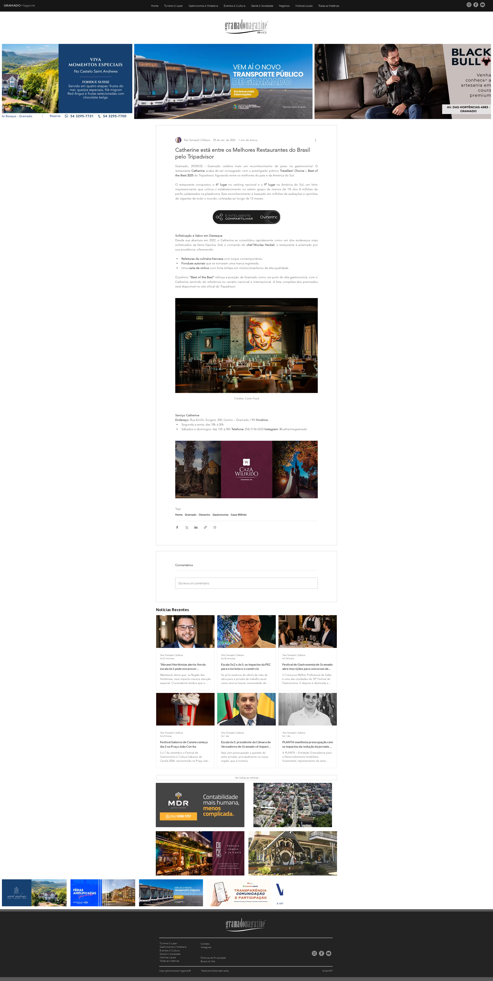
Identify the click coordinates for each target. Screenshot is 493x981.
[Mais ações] (315, 140)
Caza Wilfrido (239, 514)
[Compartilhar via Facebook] (177, 527)
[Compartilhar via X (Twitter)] (186, 527)
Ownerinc (204, 514)
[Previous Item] (7, 81)
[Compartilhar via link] (205, 527)
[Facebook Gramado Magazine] (475, 4)
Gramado (190, 514)
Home (179, 514)
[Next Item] (485, 81)
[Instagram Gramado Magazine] (469, 4)
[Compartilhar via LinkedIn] (196, 527)
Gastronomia (220, 514)
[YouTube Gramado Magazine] (482, 4)
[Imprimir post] (215, 527)
